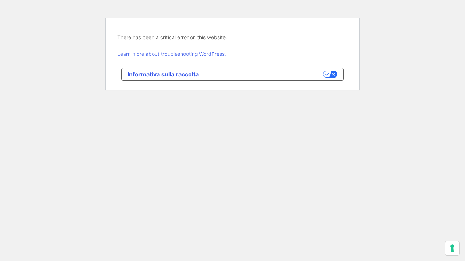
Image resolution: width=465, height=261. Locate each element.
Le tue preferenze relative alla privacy (264, 74)
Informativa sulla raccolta (163, 74)
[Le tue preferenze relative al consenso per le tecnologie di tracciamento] (452, 248)
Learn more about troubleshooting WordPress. (171, 54)
